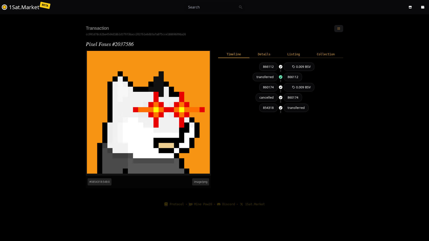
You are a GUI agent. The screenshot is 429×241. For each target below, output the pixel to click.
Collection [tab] (326, 54)
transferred (265, 77)
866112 (268, 66)
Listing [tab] (293, 54)
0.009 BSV (303, 66)
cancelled (266, 97)
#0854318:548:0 (99, 182)
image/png (200, 182)
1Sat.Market (255, 204)
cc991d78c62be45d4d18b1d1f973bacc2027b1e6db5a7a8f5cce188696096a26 (136, 34)
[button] (410, 7)
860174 (268, 87)
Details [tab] (264, 54)
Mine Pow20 (203, 204)
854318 (268, 108)
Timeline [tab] (234, 54)
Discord (228, 204)
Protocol (177, 204)
